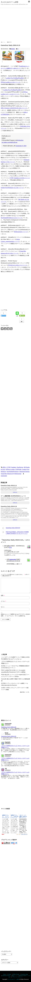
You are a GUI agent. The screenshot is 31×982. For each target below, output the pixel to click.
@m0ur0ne (20, 140)
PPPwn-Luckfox (10, 469)
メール (3, 601)
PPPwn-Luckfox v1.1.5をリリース (10, 82)
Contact (9, 974)
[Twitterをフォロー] (2, 328)
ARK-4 (4, 467)
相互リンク (14, 975)
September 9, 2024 (21, 145)
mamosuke (4, 475)
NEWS (13, 49)
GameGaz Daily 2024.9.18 (9, 506)
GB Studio (27, 467)
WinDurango (17, 473)
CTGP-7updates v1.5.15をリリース (20, 178)
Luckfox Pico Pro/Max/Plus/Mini (15, 78)
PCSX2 (3, 469)
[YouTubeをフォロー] (5, 328)
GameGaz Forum (6, 975)
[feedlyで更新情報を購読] (8, 328)
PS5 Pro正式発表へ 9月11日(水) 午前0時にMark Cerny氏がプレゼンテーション (17, 532)
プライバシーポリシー (17, 977)
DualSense (20, 467)
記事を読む (15, 492)
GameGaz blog (24, 974)
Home (4, 974)
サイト (3, 607)
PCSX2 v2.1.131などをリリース (17, 265)
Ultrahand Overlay (24, 471)
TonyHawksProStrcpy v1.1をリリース (11, 217)
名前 (3, 595)
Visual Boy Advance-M (7, 473)
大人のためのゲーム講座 (9, 2)
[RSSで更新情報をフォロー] (11, 328)
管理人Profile (16, 974)
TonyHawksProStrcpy (13, 471)
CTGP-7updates (11, 467)
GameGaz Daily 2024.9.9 (13, 527)
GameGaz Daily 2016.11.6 (9, 485)
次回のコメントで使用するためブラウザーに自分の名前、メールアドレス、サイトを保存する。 (15, 615)
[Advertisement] (15, 24)
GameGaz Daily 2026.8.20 (8, 727)
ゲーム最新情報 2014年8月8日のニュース (13, 496)
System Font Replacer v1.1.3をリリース (12, 187)
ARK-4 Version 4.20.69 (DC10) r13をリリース (14, 108)
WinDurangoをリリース (21, 231)
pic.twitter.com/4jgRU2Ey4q (9, 142)
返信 (10, 547)
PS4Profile (18, 469)
